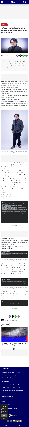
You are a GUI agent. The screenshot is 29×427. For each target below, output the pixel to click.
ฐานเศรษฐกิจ (17, 377)
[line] (23, 55)
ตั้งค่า (4, 418)
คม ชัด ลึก (18, 372)
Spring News (16, 375)
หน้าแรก (2, 35)
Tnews (11, 377)
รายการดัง (12, 320)
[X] (11, 421)
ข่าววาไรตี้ (19, 387)
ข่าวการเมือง (12, 385)
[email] (26, 55)
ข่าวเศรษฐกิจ (12, 390)
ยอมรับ (4, 415)
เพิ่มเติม (4, 413)
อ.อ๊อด (6, 320)
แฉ (16, 320)
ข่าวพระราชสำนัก (5, 385)
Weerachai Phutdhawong (9, 87)
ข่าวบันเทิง (4, 387)
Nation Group (11, 372)
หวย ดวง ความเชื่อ (11, 387)
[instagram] (20, 421)
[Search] (24, 2)
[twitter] (20, 55)
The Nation (4, 372)
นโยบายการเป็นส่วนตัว (6, 393)
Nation (10, 375)
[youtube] (14, 421)
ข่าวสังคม (7, 35)
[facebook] (17, 55)
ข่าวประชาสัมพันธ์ (19, 390)
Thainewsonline (5, 377)
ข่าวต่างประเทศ (5, 390)
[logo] (12, 2)
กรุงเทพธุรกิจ (4, 375)
